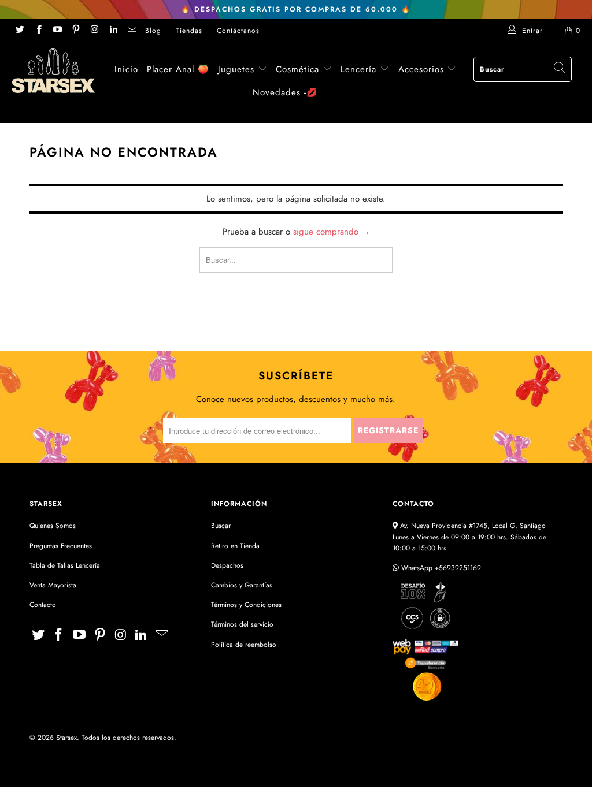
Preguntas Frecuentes (60, 546)
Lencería (358, 69)
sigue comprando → (331, 231)
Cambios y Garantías (241, 585)
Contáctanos (238, 30)
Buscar (221, 525)
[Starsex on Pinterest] (75, 30)
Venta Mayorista (52, 585)
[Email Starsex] (131, 30)
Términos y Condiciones (246, 605)
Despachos (227, 565)
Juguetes (236, 69)
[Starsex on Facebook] (38, 30)
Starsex (66, 737)
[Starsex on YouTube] (57, 30)
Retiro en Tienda (235, 546)
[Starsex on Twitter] (19, 30)
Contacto (42, 605)
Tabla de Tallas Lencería (64, 565)
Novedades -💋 (285, 92)
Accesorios (422, 69)
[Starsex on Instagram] (94, 30)
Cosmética (297, 69)
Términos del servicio (242, 624)
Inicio (126, 69)
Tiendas (189, 30)
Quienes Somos (52, 525)
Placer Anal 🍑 (178, 69)
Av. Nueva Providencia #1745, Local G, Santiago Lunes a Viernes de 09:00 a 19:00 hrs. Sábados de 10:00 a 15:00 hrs (469, 536)
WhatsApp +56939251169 (440, 568)
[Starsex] (53, 70)
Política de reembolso (243, 644)
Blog (153, 30)
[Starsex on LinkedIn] (112, 30)
